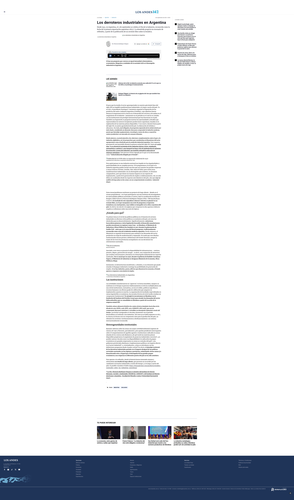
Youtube (19, 469)
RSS (239, 465)
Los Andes (99, 17)
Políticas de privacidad (244, 462)
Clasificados (187, 467)
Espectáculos (79, 476)
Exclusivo (124, 387)
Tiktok (12, 469)
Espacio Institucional (135, 476)
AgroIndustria (133, 469)
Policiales (78, 472)
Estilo (131, 467)
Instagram (8, 469)
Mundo (132, 460)
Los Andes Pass (188, 462)
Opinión (107, 17)
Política (78, 465)
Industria (116, 387)
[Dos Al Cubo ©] (278, 490)
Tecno (131, 472)
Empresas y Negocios (136, 465)
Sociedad (78, 469)
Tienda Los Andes (189, 465)
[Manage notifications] (290, 493)
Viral (131, 474)
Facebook (4, 469)
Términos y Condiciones (244, 460)
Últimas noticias (80, 462)
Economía (78, 467)
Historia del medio (243, 467)
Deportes (78, 474)
